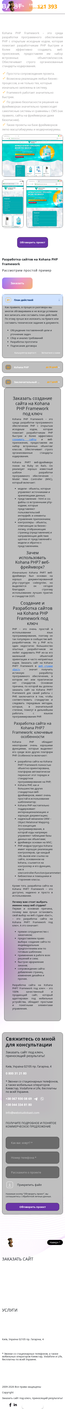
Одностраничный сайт (17, 1292)
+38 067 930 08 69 (19, 1099)
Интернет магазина (15, 1266)
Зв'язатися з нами (50, 353)
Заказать (17, 283)
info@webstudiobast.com (22, 1113)
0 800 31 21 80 (16, 1073)
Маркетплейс (11, 1271)
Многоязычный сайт (16, 1302)
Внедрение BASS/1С (15, 1332)
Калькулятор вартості (25, 353)
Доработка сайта (13, 1317)
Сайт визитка (11, 1287)
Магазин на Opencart (16, 1276)
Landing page (11, 1297)
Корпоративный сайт (16, 1281)
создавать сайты (24, 439)
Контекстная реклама (16, 1327)
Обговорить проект (32, 242)
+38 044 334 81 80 (19, 1105)
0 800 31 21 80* (37, 4)
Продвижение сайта (15, 1322)
